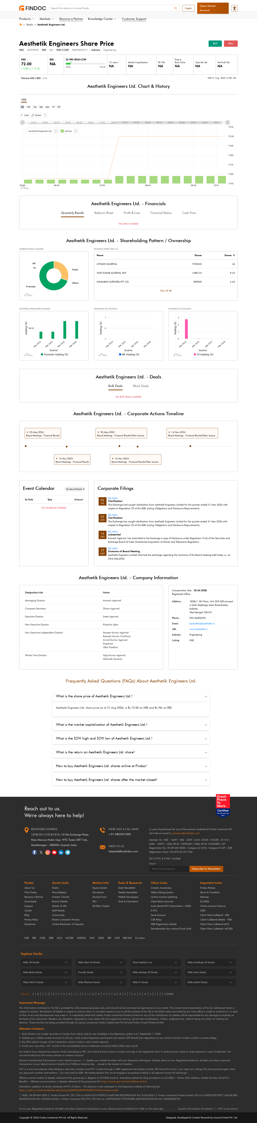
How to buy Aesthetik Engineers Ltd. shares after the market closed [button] (106, 780)
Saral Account (158, 915)
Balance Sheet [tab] (103, 213)
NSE (26, 938)
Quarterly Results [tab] (72, 213)
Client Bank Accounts (162, 901)
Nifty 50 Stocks (31, 962)
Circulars (140, 938)
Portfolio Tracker (100, 906)
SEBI (51, 938)
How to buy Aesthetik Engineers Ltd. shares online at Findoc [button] (101, 766)
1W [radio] (28, 107)
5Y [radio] (59, 107)
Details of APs (59, 906)
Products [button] (25, 19)
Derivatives (98, 892)
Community (58, 915)
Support (28, 906)
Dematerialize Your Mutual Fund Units (171, 928)
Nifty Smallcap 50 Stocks (201, 962)
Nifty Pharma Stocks (89, 982)
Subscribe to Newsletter (206, 868)
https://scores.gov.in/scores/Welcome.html (124, 1081)
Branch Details (59, 901)
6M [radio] (47, 107)
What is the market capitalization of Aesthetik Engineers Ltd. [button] (101, 724)
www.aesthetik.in (198, 629)
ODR (202, 910)
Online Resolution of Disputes (68, 924)
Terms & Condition (210, 892)
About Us (29, 887)
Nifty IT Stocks (140, 982)
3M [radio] (41, 107)
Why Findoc (30, 892)
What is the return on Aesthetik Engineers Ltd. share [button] (95, 752)
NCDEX (69, 938)
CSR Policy (156, 919)
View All (164, 290)
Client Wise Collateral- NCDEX (216, 928)
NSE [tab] (24, 99)
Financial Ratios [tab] (161, 213)
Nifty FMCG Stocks (33, 982)
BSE (34, 938)
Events (55, 887)
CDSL (42, 938)
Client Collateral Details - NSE (216, 919)
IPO (94, 901)
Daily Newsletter (126, 887)
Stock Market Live (142, 962)
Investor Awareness (161, 887)
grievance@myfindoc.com (186, 833)
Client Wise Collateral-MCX (214, 924)
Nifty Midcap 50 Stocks (145, 972)
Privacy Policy (31, 919)
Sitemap (204, 897)
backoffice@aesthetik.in (202, 623)
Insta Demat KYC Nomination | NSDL (171, 906)
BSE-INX (127, 938)
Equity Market (99, 887)
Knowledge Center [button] (100, 19)
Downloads (30, 901)
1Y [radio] (53, 107)
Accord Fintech (221, 1117)
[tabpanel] (128, 150)
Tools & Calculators (128, 901)
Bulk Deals (115, 386)
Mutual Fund (99, 897)
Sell (230, 43)
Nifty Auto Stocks (197, 972)
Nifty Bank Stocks (32, 972)
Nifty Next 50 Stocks (89, 962)
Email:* (152, 864)
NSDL (101, 938)
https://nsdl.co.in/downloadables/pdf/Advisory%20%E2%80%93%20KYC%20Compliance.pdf (68, 1090)
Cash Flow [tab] (189, 213)
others (168, 994)
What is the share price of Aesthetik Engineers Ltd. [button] (94, 696)
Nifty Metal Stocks (197, 982)
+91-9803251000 (120, 834)
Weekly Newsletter (127, 892)
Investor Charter (60, 897)
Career (28, 910)
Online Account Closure (213, 906)
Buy (215, 43)
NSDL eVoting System (162, 892)
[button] (25, 115)
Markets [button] (45, 19)
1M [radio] (35, 107)
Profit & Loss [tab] (132, 213)
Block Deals (141, 386)
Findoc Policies (207, 887)
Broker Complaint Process (66, 919)
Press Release (59, 892)
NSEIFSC (81, 938)
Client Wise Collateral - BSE (214, 915)
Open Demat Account (208, 8)
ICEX (117, 938)
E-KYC (154, 910)
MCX (59, 938)
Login (188, 8)
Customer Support (134, 19)
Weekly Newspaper (128, 897)
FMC (92, 938)
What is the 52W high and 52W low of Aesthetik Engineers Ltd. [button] (104, 738)
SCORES (204, 901)
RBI (109, 938)
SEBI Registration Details (164, 924)
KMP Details (58, 910)
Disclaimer (29, 924)
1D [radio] (22, 107)
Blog (26, 915)
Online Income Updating (164, 897)
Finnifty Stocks (86, 972)
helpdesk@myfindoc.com (123, 851)
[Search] (175, 8)
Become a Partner (71, 19)
